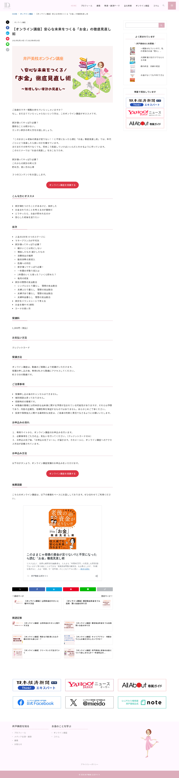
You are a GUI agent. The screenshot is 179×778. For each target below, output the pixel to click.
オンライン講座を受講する (62, 185)
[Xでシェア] (7, 22)
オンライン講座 (20, 22)
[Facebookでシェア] (7, 27)
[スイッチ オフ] (163, 5)
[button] (7, 49)
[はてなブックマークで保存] (7, 33)
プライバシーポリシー (89, 764)
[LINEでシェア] (7, 44)
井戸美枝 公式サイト (92, 775)
